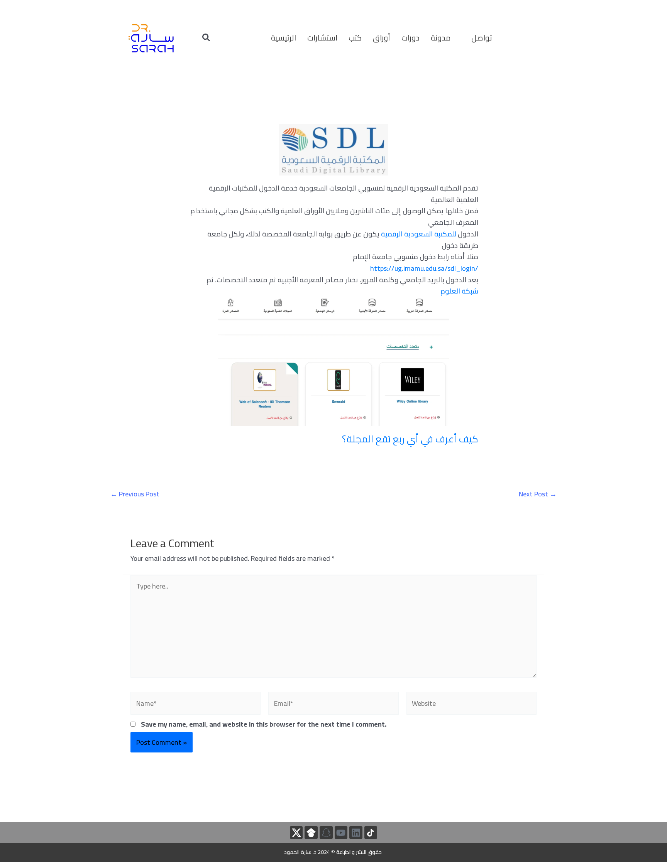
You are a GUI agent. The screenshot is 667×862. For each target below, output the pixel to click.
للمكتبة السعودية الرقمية (418, 234)
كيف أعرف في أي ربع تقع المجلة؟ (410, 439)
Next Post (538, 494)
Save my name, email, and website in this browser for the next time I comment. (263, 724)
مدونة (441, 37)
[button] (445, 38)
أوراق (381, 37)
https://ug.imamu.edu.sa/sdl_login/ (424, 268)
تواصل (481, 37)
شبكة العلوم (459, 291)
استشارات (322, 37)
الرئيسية (283, 37)
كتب (355, 37)
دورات (410, 37)
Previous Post (134, 494)
